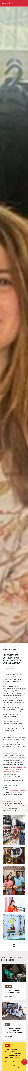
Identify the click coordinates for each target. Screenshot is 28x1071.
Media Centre (12, 644)
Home (4, 644)
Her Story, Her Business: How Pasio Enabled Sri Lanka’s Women (11, 648)
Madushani (14, 790)
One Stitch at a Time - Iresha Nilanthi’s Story (13, 991)
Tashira (22, 790)
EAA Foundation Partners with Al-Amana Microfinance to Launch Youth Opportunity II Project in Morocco (14, 1053)
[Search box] (21, 3)
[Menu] (24, 3)
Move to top (14, 945)
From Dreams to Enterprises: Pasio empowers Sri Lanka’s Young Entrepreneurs (14, 769)
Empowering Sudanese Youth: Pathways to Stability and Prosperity (13, 1030)
